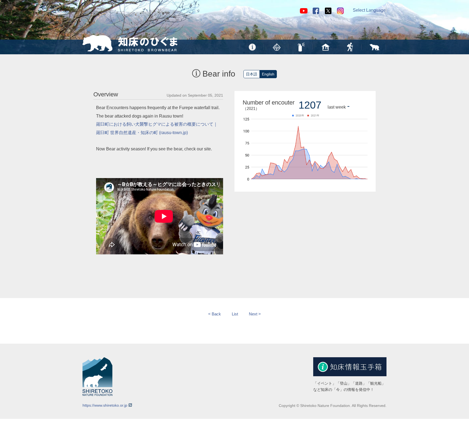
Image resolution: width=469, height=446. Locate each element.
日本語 (251, 74)
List (235, 314)
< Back (214, 314)
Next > (255, 314)
